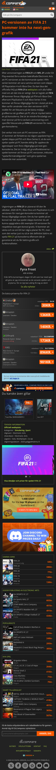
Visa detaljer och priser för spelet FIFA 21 (22, 481)
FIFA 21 (11, 236)
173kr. (46, 340)
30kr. (47, 305)
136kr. (46, 315)
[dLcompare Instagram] (24, 765)
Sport (28, 430)
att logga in (14, 378)
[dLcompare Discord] (45, 765)
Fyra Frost (6, 69)
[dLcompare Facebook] (17, 765)
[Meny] (52, 3)
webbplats (33, 89)
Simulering (19, 430)
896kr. (46, 352)
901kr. (46, 362)
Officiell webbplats (12, 427)
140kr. (46, 326)
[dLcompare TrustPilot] (31, 765)
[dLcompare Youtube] (38, 765)
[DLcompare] (28, 741)
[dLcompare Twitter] (10, 765)
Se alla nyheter (28, 286)
